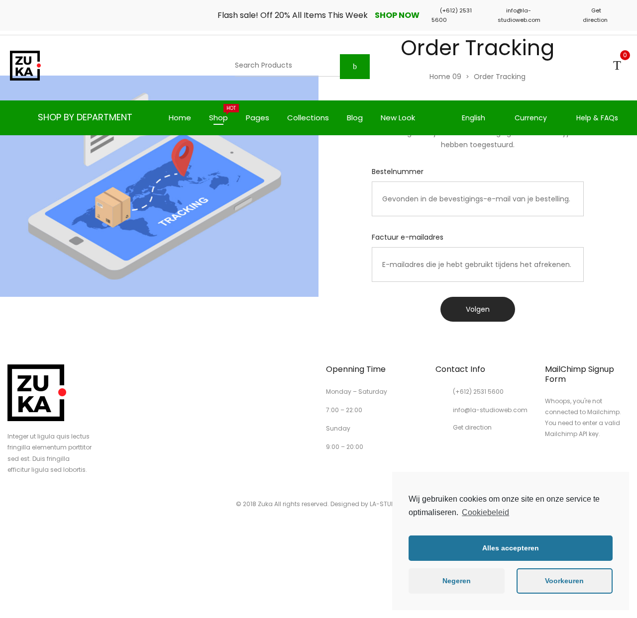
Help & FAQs (597, 118)
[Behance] (616, 459)
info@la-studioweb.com (490, 410)
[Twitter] (565, 459)
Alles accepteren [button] (510, 548)
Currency (531, 118)
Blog (355, 117)
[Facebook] (548, 459)
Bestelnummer (398, 172)
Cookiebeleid (485, 512)
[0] (617, 65)
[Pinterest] (582, 459)
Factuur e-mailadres (407, 237)
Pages (257, 117)
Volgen (478, 309)
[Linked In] (599, 459)
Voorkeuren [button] (564, 581)
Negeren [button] (456, 581)
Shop (222, 113)
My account (592, 65)
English (473, 118)
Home (180, 117)
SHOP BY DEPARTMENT (85, 117)
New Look (398, 117)
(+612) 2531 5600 (478, 391)
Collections (308, 117)
